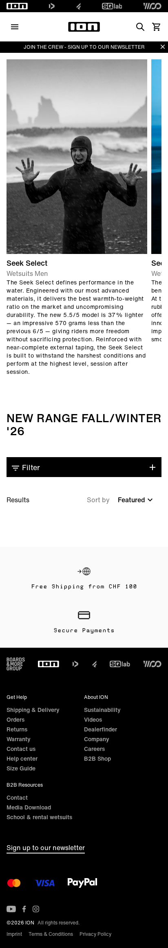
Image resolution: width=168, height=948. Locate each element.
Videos (93, 719)
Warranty (19, 739)
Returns (17, 729)
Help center (22, 758)
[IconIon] (17, 6)
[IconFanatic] (78, 6)
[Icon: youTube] (11, 909)
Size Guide (21, 768)
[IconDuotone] (52, 6)
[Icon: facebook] (24, 909)
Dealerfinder (100, 729)
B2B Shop (97, 758)
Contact (17, 797)
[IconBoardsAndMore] (16, 663)
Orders (15, 719)
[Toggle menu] (15, 27)
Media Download (29, 807)
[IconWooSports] (152, 6)
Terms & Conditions (51, 934)
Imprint (14, 934)
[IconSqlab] (112, 6)
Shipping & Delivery (33, 709)
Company (96, 739)
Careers (94, 748)
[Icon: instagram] (36, 909)
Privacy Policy (95, 934)
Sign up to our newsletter (46, 848)
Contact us (21, 748)
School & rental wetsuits (39, 817)
